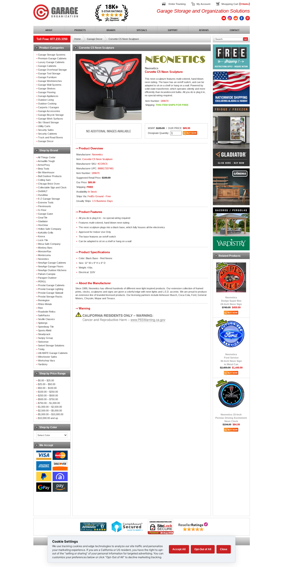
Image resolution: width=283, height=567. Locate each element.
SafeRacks (44, 315)
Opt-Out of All (202, 549)
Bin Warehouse (46, 172)
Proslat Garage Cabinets (51, 285)
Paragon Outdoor (47, 277)
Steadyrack (44, 334)
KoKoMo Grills (45, 232)
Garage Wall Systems (49, 84)
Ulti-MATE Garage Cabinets (53, 353)
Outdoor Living (46, 99)
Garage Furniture (47, 77)
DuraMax (43, 195)
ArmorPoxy (44, 165)
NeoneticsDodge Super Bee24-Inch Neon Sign (231, 300)
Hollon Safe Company (49, 229)
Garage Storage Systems (51, 54)
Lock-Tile (43, 240)
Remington (44, 300)
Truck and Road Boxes (50, 137)
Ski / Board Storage (48, 122)
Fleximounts (44, 206)
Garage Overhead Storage (52, 69)
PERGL (42, 281)
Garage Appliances (48, 96)
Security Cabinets (47, 133)
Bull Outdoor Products (50, 176)
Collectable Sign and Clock (52, 187)
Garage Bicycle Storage (51, 115)
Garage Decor (46, 141)
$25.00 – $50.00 (46, 384)
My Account (203, 4)
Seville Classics (46, 319)
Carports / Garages (48, 107)
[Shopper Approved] (93, 530)
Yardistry (43, 364)
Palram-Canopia (46, 274)
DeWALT (43, 191)
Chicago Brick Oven (49, 183)
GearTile (42, 217)
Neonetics (43, 259)
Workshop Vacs (46, 360)
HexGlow (43, 225)
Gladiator (43, 221)
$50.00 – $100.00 (47, 388)
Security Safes (46, 130)
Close (223, 549)
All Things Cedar (46, 157)
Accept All (178, 549)
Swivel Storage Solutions (51, 345)
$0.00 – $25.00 (46, 380)
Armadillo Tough (46, 161)
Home (77, 39)
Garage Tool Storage (49, 73)
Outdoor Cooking (47, 103)
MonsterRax (44, 251)
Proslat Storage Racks (50, 296)
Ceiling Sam (44, 180)
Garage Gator (45, 213)
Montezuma (44, 255)
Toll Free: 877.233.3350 (51, 39)
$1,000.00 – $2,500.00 (50, 406)
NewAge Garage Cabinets (52, 262)
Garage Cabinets (47, 66)
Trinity (41, 349)
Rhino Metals (45, 304)
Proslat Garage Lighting (50, 289)
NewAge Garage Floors (50, 266)
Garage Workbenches (50, 81)
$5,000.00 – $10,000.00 (50, 414)
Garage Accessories (49, 111)
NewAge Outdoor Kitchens (52, 270)
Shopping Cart (229, 4)
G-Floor (42, 210)
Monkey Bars (45, 247)
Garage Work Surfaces (50, 118)
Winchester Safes (47, 356)
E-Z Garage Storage (49, 198)
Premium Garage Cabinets (52, 58)
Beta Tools (43, 168)
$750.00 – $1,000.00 (49, 403)
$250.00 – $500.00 (48, 395)
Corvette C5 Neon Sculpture (124, 39)
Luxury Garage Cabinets (51, 62)
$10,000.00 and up (48, 418)
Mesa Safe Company (49, 244)
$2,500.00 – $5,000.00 (50, 410)
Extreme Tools (46, 202)
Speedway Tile (46, 326)
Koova (41, 236)
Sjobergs (43, 323)
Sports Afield (44, 330)
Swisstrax (43, 341)
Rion (40, 308)
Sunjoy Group (45, 338)
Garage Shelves (46, 88)
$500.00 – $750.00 (48, 399)
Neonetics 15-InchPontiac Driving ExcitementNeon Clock (231, 417)
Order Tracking (177, 4)
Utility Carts (44, 126)
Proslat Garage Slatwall (50, 292)
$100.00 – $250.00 (48, 391)
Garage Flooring (46, 92)
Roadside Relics (46, 311)
